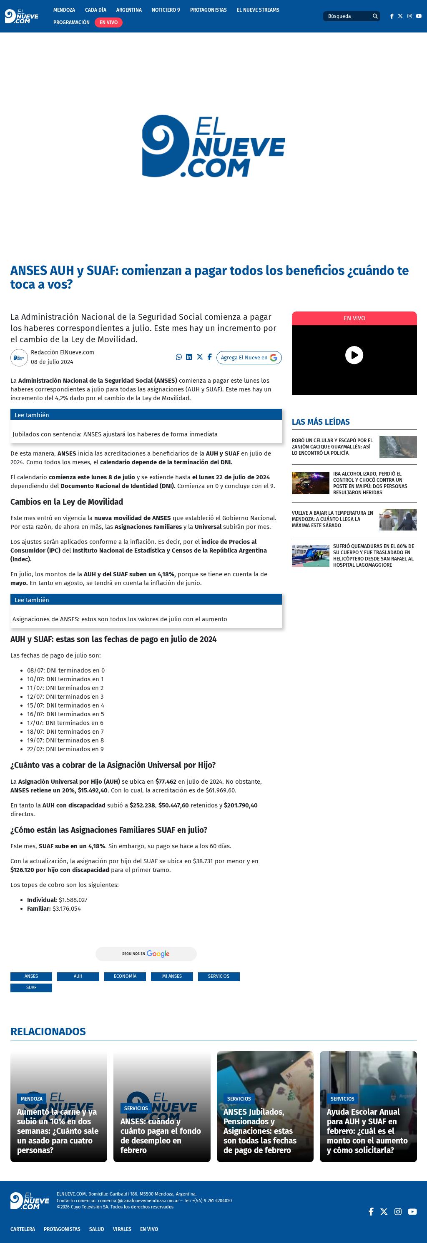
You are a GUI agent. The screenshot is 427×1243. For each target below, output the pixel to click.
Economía (125, 976)
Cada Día (95, 10)
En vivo (109, 22)
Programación (71, 22)
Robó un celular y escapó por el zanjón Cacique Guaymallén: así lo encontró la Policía (332, 447)
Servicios (218, 976)
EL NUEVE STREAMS (258, 10)
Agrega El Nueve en (244, 357)
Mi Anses (172, 976)
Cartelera (22, 1229)
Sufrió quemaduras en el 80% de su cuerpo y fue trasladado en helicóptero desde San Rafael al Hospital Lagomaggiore (373, 555)
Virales (122, 1229)
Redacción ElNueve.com (62, 352)
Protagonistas (208, 10)
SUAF (31, 987)
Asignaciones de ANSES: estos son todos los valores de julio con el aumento (120, 619)
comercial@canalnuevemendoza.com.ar (138, 1200)
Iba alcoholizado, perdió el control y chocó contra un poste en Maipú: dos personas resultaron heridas (370, 483)
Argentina (129, 10)
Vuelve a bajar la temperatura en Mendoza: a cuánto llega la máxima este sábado (332, 519)
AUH (78, 976)
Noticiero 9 (166, 10)
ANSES (31, 976)
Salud (96, 1229)
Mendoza (64, 10)
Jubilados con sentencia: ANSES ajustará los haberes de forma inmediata (115, 434)
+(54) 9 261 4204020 (212, 1200)
